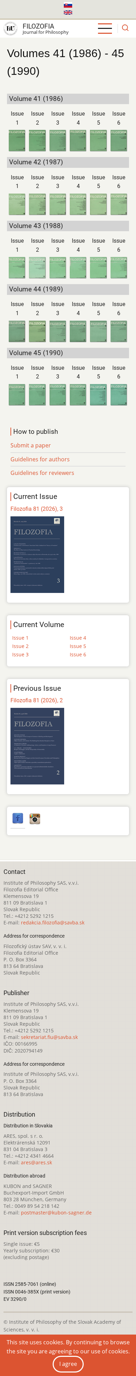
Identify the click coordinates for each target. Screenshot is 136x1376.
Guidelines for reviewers (42, 473)
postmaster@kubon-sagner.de (56, 1212)
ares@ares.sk (36, 1162)
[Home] (10, 29)
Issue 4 (78, 637)
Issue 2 (20, 646)
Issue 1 (20, 637)
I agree (68, 1364)
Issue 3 (20, 654)
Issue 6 (78, 654)
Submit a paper (30, 445)
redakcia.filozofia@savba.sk (52, 922)
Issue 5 (78, 646)
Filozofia (38, 26)
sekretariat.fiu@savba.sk (49, 1037)
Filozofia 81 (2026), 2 (36, 700)
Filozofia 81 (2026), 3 (36, 509)
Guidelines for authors (40, 459)
